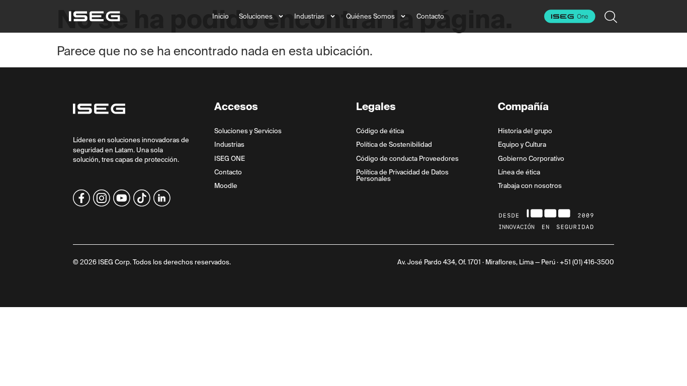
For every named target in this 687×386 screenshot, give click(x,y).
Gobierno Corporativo (531, 158)
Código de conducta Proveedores (407, 158)
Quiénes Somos (370, 16)
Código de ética (380, 131)
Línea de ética (519, 172)
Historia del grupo (525, 131)
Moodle (225, 185)
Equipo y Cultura (522, 144)
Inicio (220, 16)
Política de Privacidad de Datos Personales (402, 175)
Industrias (309, 16)
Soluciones (256, 16)
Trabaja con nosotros (530, 185)
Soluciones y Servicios (248, 131)
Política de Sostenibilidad (394, 144)
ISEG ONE (229, 158)
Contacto (430, 16)
